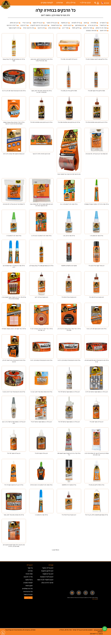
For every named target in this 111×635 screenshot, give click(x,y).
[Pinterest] (78, 592)
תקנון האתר (94, 599)
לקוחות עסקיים (47, 2)
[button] (95, 2)
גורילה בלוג (70, 2)
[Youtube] (72, 592)
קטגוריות (51, 565)
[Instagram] (85, 592)
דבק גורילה (30, 565)
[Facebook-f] (92, 592)
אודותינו (59, 2)
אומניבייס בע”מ (98, 630)
